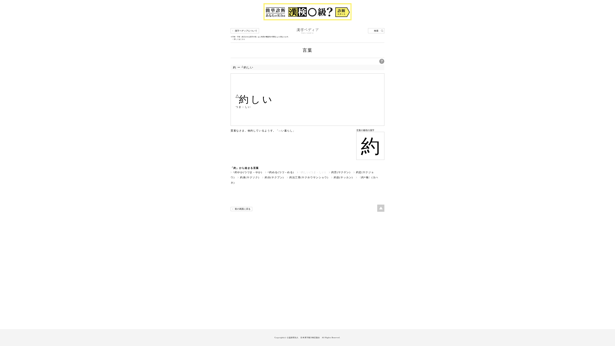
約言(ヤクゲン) (340, 172)
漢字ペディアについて (246, 31)
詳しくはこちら (239, 39)
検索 (376, 31)
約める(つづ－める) (281, 172)
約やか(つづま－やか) (247, 172)
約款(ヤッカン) (343, 177)
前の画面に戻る (242, 209)
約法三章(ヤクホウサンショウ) (308, 177)
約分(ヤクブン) (274, 177)
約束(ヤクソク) (249, 177)
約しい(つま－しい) (312, 172)
